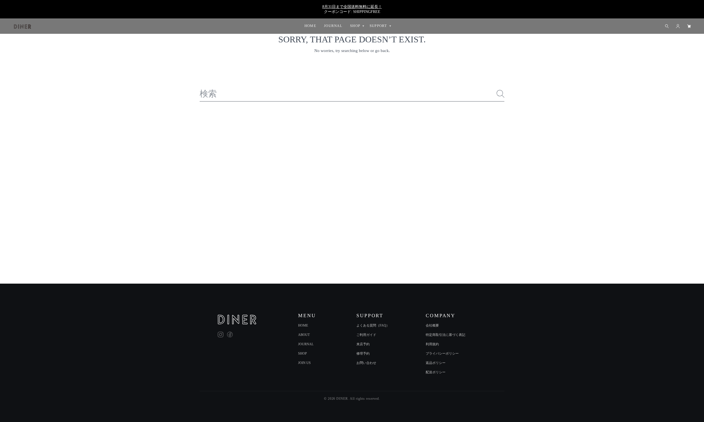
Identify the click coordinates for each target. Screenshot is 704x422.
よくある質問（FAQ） (372, 325)
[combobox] (352, 94)
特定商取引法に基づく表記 (445, 335)
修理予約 (363, 353)
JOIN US (304, 363)
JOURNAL (306, 344)
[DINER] (237, 319)
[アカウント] (678, 26)
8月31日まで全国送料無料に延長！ (352, 6)
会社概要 (432, 325)
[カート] (689, 26)
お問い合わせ (366, 363)
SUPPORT (378, 26)
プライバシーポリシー (442, 353)
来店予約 (363, 344)
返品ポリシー (436, 363)
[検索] (500, 94)
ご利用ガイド (366, 335)
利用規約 (432, 344)
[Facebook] (230, 334)
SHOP (302, 353)
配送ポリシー (436, 372)
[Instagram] (220, 334)
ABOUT (304, 335)
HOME (303, 325)
